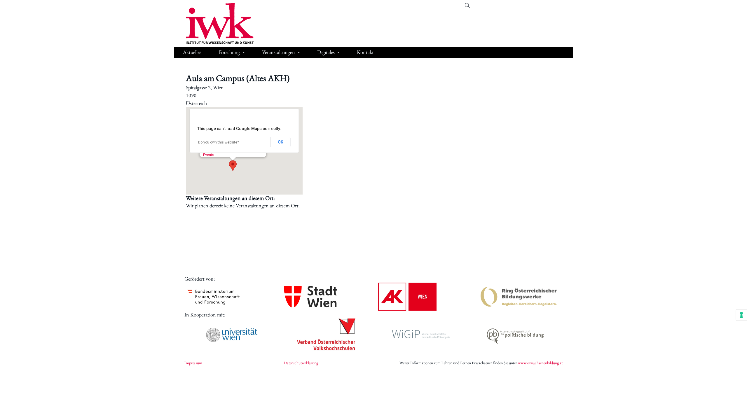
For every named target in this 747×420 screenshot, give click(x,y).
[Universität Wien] (232, 334)
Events (208, 155)
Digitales (326, 52)
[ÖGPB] (515, 335)
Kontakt (365, 52)
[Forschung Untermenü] (244, 53)
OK (280, 142)
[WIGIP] (421, 335)
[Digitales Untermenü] (338, 53)
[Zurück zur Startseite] (215, 23)
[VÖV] (326, 334)
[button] (233, 165)
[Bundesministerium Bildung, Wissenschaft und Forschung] (213, 297)
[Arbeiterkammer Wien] (407, 297)
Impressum (193, 362)
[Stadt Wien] (310, 296)
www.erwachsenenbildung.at (540, 362)
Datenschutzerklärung (301, 362)
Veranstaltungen (278, 52)
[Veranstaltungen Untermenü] (299, 53)
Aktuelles (192, 52)
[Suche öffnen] (467, 5)
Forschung (229, 52)
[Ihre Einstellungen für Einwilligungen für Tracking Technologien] (741, 315)
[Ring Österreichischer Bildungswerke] (519, 296)
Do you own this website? (218, 142)
